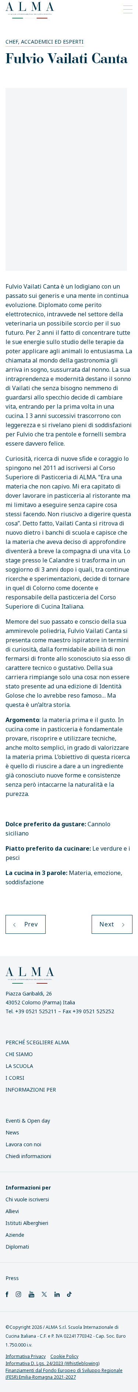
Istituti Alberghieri (27, 1222)
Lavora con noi (23, 1144)
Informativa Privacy (26, 1356)
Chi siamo (19, 1054)
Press (12, 1278)
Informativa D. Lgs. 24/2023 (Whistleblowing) (52, 1363)
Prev (30, 924)
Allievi (12, 1211)
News (12, 1132)
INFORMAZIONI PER (31, 1089)
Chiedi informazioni (28, 1156)
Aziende (15, 1234)
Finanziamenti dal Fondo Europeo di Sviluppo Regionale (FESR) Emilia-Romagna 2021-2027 (64, 1374)
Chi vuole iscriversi (27, 1199)
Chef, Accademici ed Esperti (45, 41)
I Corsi (15, 1077)
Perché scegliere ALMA (37, 1042)
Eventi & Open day (28, 1120)
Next (107, 924)
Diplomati (17, 1246)
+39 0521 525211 (36, 1011)
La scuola (19, 1065)
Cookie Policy (64, 1356)
